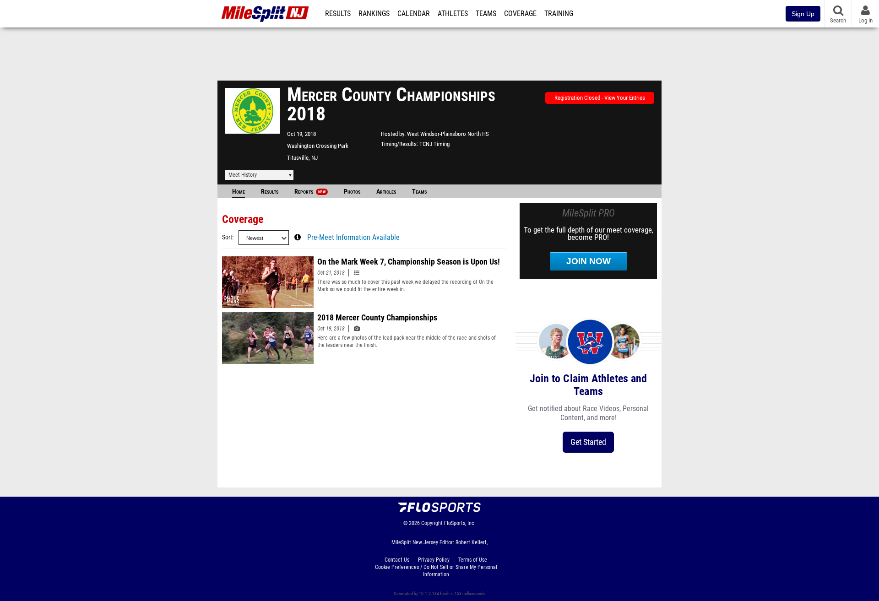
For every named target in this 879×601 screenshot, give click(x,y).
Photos (352, 191)
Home (238, 191)
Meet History (242, 175)
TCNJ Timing (434, 144)
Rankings (374, 14)
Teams (486, 14)
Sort (227, 237)
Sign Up (803, 13)
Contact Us (397, 560)
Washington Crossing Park (317, 145)
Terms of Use (472, 560)
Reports (310, 191)
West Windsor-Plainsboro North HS (448, 133)
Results (338, 14)
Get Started (588, 442)
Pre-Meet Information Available (353, 237)
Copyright (432, 523)
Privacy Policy (434, 560)
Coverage (520, 14)
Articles (386, 191)
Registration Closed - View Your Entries (599, 97)
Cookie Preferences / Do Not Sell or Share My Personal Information (436, 571)
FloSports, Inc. (460, 523)
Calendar (413, 14)
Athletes (453, 14)
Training (558, 14)
